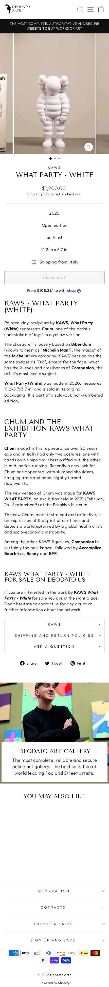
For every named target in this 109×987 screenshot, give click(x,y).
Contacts (53, 907)
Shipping (34, 194)
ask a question (54, 646)
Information (53, 891)
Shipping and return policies (54, 635)
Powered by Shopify (54, 983)
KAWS (54, 624)
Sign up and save (53, 940)
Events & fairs (53, 924)
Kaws (54, 168)
